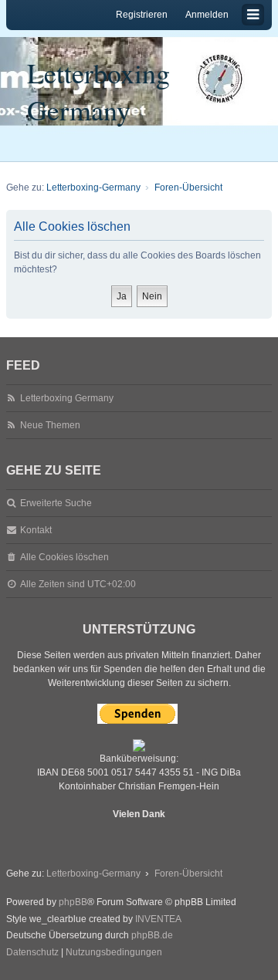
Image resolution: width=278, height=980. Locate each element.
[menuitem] (32, 953)
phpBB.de (152, 935)
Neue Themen (50, 425)
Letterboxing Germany (98, 91)
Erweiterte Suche (56, 503)
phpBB (73, 902)
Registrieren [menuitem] (142, 14)
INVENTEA (158, 919)
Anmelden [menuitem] (207, 14)
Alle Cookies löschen (64, 557)
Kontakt (36, 530)
